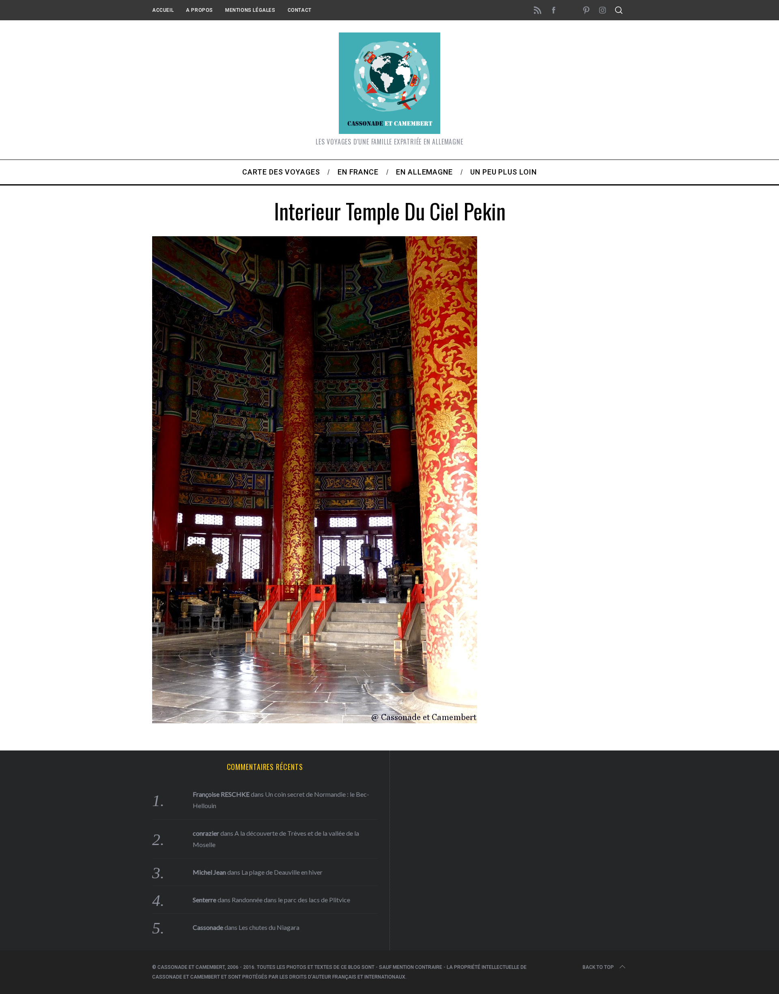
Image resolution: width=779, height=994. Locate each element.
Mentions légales (250, 10)
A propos (199, 10)
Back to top (598, 967)
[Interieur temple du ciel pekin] (314, 720)
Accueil (163, 10)
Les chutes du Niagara (269, 927)
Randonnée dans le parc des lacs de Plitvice (291, 899)
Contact (300, 10)
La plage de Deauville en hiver (282, 872)
